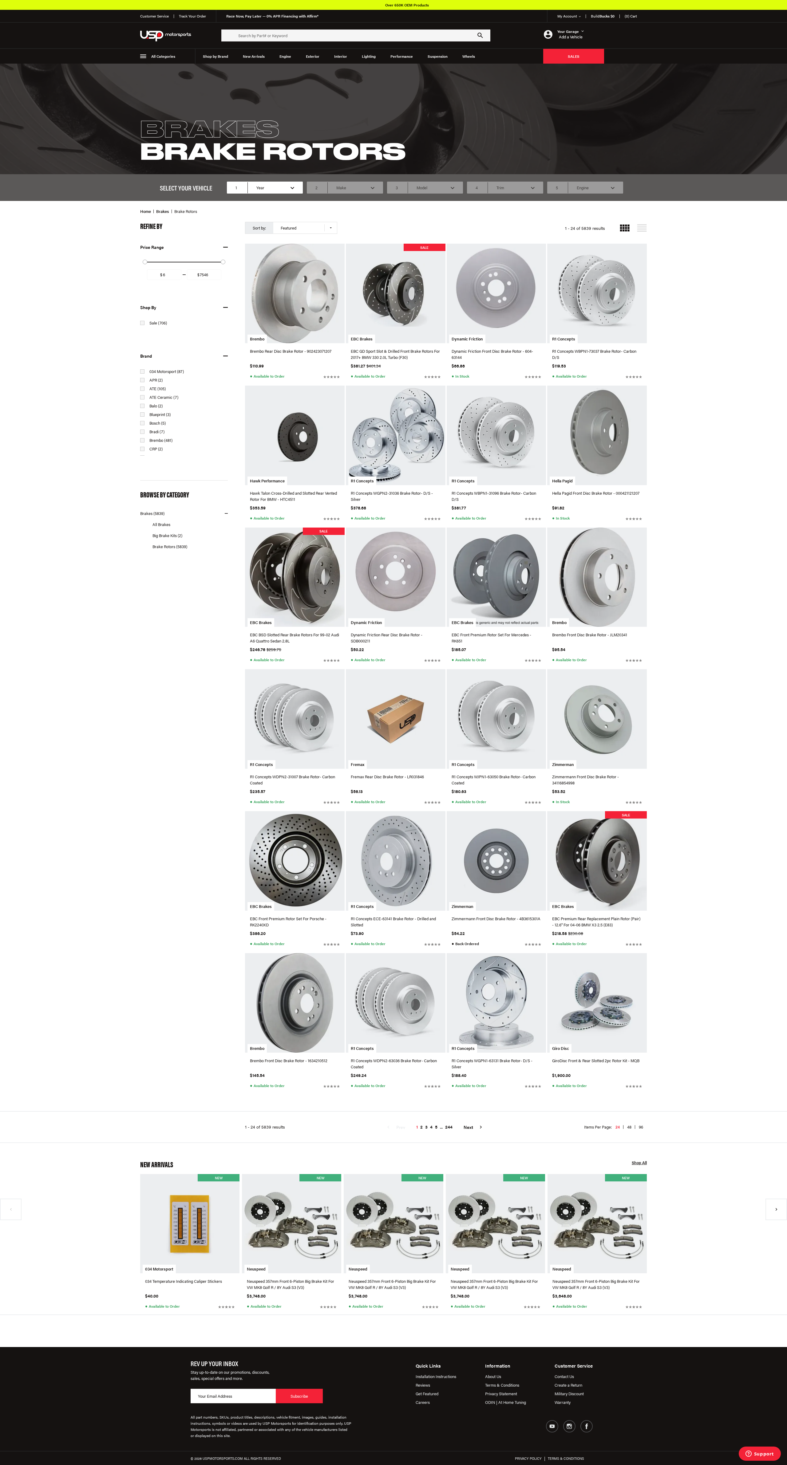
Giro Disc (560, 1048)
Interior (340, 56)
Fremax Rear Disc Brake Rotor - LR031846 (387, 777)
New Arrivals (254, 56)
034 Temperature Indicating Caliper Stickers (183, 1281)
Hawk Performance (267, 481)
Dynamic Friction (467, 339)
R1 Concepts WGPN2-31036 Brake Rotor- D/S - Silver (392, 496)
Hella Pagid (562, 481)
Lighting (369, 56)
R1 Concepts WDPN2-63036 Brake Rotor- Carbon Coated (394, 1064)
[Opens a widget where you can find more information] (759, 1454)
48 (629, 1127)
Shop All (639, 1162)
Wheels (468, 56)
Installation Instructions (436, 1376)
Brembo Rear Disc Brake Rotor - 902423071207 (290, 351)
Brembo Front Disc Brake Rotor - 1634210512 (288, 1060)
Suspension (438, 56)
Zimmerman (563, 764)
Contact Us (564, 1376)
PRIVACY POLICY (528, 1458)
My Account (567, 16)
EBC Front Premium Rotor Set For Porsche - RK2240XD (288, 922)
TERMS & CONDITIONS (566, 1458)
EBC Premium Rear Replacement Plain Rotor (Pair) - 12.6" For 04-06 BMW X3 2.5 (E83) (596, 922)
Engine (285, 56)
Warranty (563, 1402)
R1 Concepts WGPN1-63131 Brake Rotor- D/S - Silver (492, 1064)
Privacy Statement (501, 1393)
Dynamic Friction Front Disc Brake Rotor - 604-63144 (492, 354)
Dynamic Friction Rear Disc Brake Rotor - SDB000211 (386, 638)
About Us (493, 1376)
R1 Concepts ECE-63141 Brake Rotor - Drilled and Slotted (393, 922)
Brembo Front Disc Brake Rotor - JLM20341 (589, 635)
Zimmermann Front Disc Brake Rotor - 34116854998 (585, 780)
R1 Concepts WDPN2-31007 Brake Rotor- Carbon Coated (292, 780)
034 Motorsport (159, 1269)
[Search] (480, 35)
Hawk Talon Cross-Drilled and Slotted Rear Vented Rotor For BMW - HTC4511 (293, 496)
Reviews (423, 1385)
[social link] (552, 1426)
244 (449, 1127)
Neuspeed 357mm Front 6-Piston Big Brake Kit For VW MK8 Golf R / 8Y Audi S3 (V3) (290, 1284)
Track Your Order (192, 16)
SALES (573, 56)
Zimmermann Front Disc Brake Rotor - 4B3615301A (496, 918)
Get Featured (427, 1393)
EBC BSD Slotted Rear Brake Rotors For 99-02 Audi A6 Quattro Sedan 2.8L (294, 638)
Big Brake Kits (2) (167, 535)
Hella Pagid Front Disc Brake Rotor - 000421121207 (595, 493)
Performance (401, 56)
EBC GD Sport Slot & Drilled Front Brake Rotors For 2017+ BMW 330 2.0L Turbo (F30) (395, 354)
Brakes (162, 211)
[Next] (776, 1209)
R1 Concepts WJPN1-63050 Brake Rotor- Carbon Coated (494, 780)
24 (617, 1127)
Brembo (257, 339)
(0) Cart (631, 16)
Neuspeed (256, 1269)
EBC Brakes (362, 339)
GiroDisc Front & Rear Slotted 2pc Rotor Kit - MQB (595, 1060)
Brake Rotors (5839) (169, 546)
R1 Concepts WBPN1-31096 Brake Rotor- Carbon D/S (494, 496)
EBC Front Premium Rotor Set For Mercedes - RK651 (491, 638)
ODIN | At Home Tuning (505, 1402)
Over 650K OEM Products (407, 5)
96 (641, 1127)
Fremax (357, 764)
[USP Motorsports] (169, 35)
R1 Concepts (563, 339)
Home (145, 211)
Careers (423, 1402)
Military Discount (569, 1393)
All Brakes (161, 524)
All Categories (163, 56)
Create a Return (568, 1385)
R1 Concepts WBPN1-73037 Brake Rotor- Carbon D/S (594, 354)
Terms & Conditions (502, 1385)
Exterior (312, 56)
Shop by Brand (215, 56)
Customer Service (154, 16)
